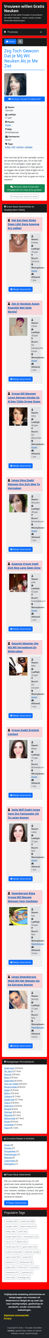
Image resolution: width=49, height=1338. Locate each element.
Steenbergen (37, 943)
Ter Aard (8, 1071)
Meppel (8, 1157)
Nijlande (8, 1115)
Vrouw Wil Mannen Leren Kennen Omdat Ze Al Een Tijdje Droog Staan (24, 397)
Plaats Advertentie (17, 1202)
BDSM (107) (22, 1241)
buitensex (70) (26, 1262)
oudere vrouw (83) (14, 1252)
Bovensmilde (10, 1087)
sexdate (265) (11, 1221)
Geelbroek (9, 1099)
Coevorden (10, 1160)
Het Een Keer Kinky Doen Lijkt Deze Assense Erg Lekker (23, 224)
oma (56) (34, 1267)
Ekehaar (8, 1112)
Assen (8, 125)
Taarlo (7, 1102)
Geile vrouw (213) (28, 1226)
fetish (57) (23, 1267)
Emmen (8, 1148)
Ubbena (8, 1096)
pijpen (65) (10, 1267)
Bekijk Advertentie (22, 289)
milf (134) (22, 1231)
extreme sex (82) (32, 1252)
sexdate (28, 147)
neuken (20, 147)
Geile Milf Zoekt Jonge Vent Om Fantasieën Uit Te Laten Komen (24, 813)
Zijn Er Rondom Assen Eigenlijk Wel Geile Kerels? (23, 307)
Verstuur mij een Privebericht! (26, 99)
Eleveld (7, 1109)
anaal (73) (27, 1257)
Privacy (7, 1318)
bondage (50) (24, 1277)
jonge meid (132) (13, 1236)
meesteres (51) (12, 1272)
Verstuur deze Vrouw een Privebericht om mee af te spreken (24, 188)
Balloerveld (9, 1118)
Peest (7, 1127)
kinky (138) (10, 1231)
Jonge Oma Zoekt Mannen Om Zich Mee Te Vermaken (24, 484)
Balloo (7, 1093)
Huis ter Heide (11, 1083)
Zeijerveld (9, 1080)
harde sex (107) (12, 1247)
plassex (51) (27, 1272)
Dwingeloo (9, 1163)
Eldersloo (8, 1105)
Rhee (6, 1077)
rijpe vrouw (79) (12, 1257)
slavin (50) (10, 1277)
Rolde (7, 1121)
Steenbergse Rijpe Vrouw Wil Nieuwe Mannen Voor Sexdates (23, 897)
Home (11, 41)
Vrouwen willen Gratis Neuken (24, 8)
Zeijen (7, 1090)
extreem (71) (11, 1262)
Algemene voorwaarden (16, 1315)
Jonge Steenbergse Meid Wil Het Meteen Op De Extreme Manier (24, 980)
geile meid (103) (30, 1247)
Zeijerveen (9, 1068)
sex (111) (9, 1241)
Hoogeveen (10, 1151)
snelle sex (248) (27, 1221)
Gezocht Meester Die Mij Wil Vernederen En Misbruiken (23, 647)
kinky (7, 147)
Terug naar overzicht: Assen (25, 196)
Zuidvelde (9, 1124)
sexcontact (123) (31, 1236)
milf (13, 147)
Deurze (7, 1074)
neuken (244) (11, 1226)
